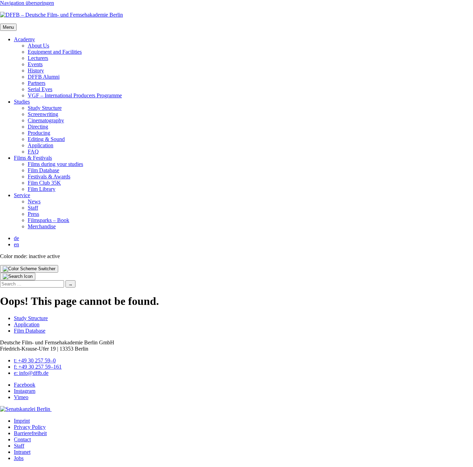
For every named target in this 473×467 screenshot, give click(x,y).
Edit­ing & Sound (46, 139)
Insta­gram (24, 391)
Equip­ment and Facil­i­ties (55, 52)
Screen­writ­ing (43, 114)
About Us (38, 46)
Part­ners (36, 83)
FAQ (33, 152)
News (34, 201)
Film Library (41, 189)
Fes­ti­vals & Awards (49, 176)
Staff (33, 208)
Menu (8, 27)
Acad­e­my (24, 39)
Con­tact (22, 439)
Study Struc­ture (45, 108)
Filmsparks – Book (48, 220)
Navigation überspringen (27, 3)
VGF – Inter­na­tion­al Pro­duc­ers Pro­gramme (75, 95)
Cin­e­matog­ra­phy (46, 120)
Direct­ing (38, 127)
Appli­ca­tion (40, 145)
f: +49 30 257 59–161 (38, 367)
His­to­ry (36, 70)
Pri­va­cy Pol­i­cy (30, 427)
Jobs (19, 458)
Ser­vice (22, 195)
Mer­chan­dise (42, 226)
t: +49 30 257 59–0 (35, 360)
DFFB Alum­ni (44, 77)
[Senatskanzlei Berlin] (26, 409)
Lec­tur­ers (38, 58)
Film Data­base (43, 170)
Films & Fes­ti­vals (33, 158)
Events (35, 64)
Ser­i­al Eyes (40, 89)
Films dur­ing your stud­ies (55, 164)
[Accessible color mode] (29, 269)
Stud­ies (22, 102)
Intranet (22, 452)
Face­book (24, 385)
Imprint (22, 421)
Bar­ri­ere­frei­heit (30, 433)
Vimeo (21, 397)
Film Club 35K (44, 183)
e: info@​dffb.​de (31, 373)
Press (33, 214)
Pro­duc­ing (39, 133)
